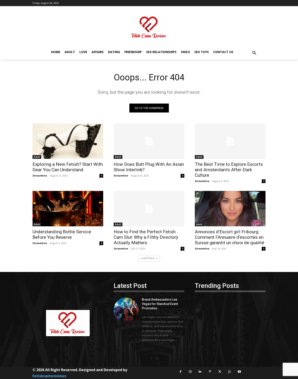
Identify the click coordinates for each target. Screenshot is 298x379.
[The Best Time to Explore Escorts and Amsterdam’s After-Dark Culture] (230, 141)
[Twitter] (220, 372)
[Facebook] (180, 372)
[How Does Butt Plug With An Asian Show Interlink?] (149, 141)
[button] (254, 53)
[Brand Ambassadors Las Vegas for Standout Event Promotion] (126, 310)
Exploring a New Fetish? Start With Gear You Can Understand (68, 167)
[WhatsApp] (229, 372)
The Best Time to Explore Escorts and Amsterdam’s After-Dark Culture (229, 170)
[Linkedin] (200, 372)
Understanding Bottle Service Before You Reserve (62, 234)
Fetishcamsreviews (49, 376)
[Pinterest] (210, 372)
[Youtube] (239, 372)
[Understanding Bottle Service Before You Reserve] (68, 208)
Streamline (40, 175)
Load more (147, 258)
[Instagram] (190, 372)
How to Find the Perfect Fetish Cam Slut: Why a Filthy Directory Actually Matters (146, 237)
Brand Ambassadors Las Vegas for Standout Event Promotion (160, 304)
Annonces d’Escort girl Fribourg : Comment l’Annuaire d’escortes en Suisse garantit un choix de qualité (229, 237)
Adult (37, 156)
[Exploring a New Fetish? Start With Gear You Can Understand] (68, 141)
